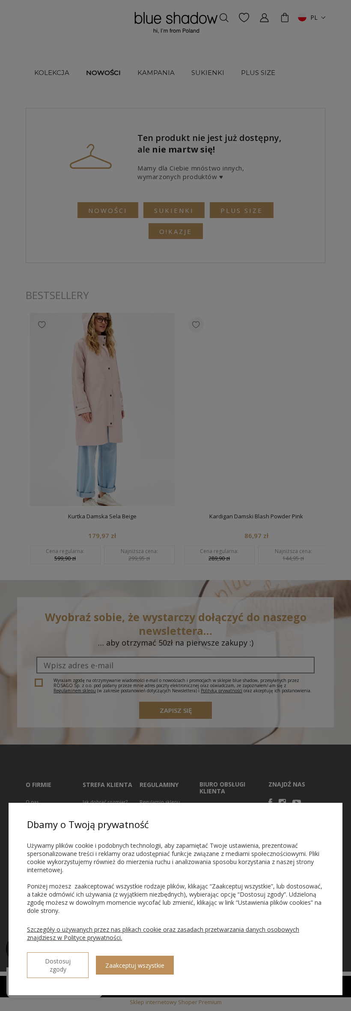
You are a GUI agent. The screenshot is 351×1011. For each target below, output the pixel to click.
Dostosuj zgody (58, 965)
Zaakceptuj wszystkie (134, 965)
